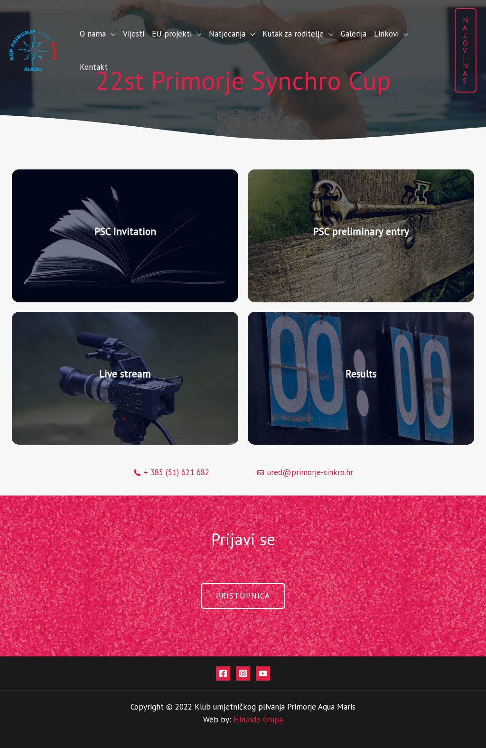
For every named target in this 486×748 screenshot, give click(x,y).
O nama (93, 33)
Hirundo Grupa (258, 719)
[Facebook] (223, 673)
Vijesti (133, 33)
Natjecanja (227, 33)
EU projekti (172, 33)
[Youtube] (263, 673)
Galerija (353, 33)
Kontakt (94, 67)
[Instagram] (243, 673)
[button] (466, 50)
